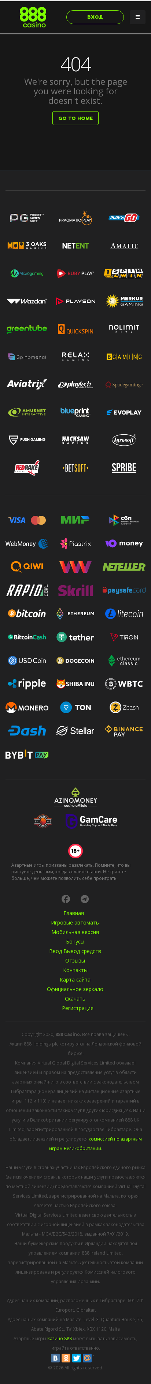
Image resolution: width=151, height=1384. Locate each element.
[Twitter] (76, 1358)
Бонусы (75, 941)
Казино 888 (59, 1338)
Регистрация (77, 1008)
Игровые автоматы (75, 922)
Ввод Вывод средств (75, 951)
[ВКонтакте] (55, 1358)
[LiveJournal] (97, 1358)
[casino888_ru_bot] (85, 899)
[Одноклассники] (66, 1358)
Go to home (75, 118)
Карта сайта (75, 979)
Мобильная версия (75, 932)
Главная (73, 913)
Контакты (75, 970)
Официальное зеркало (75, 989)
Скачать (75, 998)
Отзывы (75, 960)
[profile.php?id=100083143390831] (65, 899)
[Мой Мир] (87, 1358)
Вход (95, 17)
